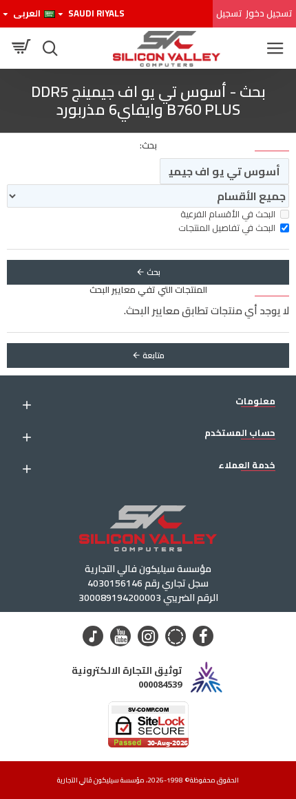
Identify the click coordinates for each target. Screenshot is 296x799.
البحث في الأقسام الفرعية (227, 214)
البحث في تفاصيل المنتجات (226, 228)
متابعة (153, 355)
